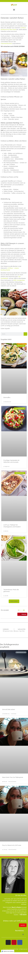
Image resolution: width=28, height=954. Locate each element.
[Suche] (25, 334)
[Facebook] (19, 942)
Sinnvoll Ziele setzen (8, 709)
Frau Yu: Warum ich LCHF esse (11, 845)
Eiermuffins (6, 397)
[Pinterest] (14, 942)
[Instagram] (8, 942)
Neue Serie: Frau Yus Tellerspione (12, 777)
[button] (14, 9)
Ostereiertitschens (6, 43)
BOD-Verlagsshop (19, 280)
